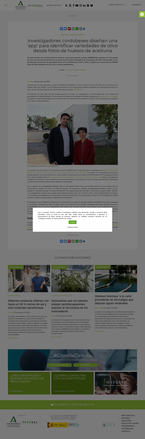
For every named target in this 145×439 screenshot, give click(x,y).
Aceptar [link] (72, 222)
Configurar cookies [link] (72, 227)
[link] (142, 14)
